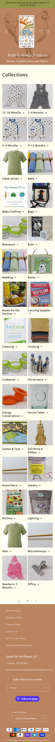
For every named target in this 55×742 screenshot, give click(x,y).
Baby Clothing (11, 211)
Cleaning (8, 346)
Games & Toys (11, 449)
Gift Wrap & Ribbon (35, 450)
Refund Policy (13, 624)
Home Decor (10, 485)
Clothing (33, 346)
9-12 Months (36, 145)
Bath (31, 244)
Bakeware (8, 244)
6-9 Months (10, 145)
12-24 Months (11, 112)
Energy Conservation (11, 414)
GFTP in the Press (15, 638)
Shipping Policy (14, 617)
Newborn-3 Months (9, 586)
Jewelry (32, 485)
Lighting (33, 518)
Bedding (7, 277)
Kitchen (7, 518)
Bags (31, 211)
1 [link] (19, 600)
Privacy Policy (13, 610)
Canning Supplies (39, 310)
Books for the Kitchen (11, 312)
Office (32, 584)
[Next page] (35, 600)
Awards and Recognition (19, 645)
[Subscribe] (45, 687)
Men (5, 551)
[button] (6, 31)
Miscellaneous (37, 551)
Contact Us (12, 631)
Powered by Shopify (41, 740)
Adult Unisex (10, 178)
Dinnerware (35, 379)
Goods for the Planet (22, 740)
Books (32, 277)
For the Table (36, 412)
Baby (31, 178)
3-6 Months (36, 112)
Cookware (8, 379)
